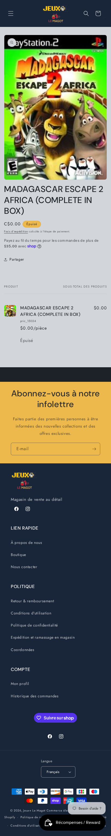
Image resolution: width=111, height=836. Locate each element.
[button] (11, 13)
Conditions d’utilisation (27, 825)
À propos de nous (26, 542)
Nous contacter (24, 566)
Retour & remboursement (32, 601)
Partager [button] (16, 259)
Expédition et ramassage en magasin (43, 637)
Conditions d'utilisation (31, 613)
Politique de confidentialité (34, 625)
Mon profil (20, 683)
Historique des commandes (34, 696)
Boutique (18, 554)
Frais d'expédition (16, 231)
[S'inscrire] (94, 449)
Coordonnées (22, 649)
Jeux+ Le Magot (34, 810)
